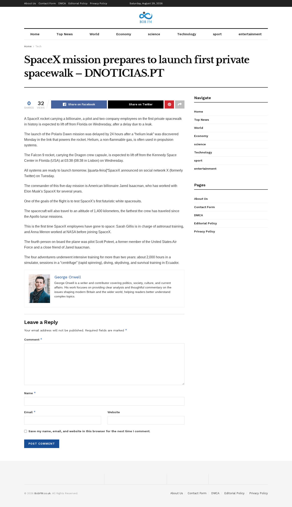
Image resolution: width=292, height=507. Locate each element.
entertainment (250, 34)
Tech (38, 46)
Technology (186, 34)
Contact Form (47, 3)
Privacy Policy (98, 3)
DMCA (62, 3)
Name (30, 393)
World (94, 34)
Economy (123, 34)
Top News (64, 34)
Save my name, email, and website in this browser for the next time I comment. (89, 431)
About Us (30, 3)
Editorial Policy (77, 3)
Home (35, 34)
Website (114, 412)
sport (217, 34)
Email (30, 412)
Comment (33, 339)
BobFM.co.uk (42, 493)
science (154, 34)
